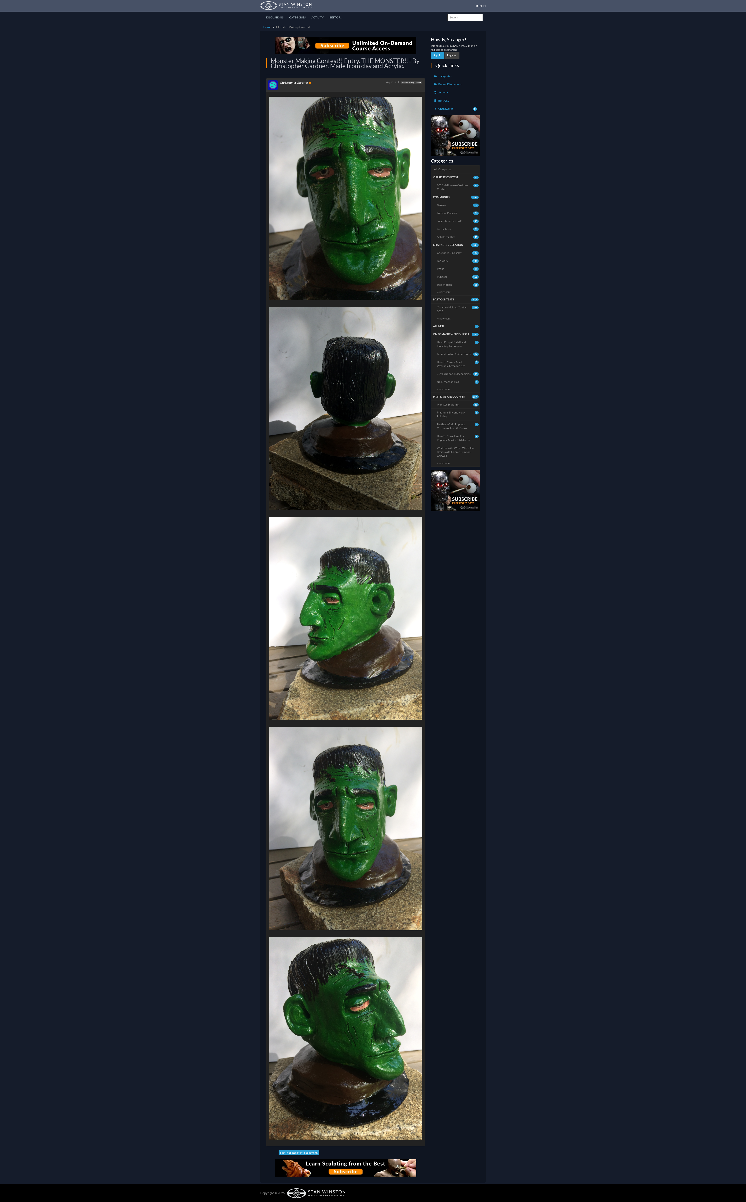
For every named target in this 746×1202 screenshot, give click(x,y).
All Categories (442, 169)
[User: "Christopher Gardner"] (274, 85)
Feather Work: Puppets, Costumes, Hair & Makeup (457, 426)
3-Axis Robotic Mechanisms (457, 373)
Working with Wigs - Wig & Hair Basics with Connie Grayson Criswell (456, 451)
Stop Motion (457, 284)
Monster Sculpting (457, 404)
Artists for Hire (457, 236)
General (457, 205)
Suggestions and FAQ (457, 221)
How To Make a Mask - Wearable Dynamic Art (457, 363)
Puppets (457, 276)
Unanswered (457, 108)
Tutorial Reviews (457, 213)
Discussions (274, 17)
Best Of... (335, 17)
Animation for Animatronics (457, 354)
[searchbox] (465, 17)
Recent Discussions (450, 84)
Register (297, 1152)
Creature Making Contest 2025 (457, 309)
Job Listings (457, 229)
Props (457, 268)
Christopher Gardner (294, 82)
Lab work (457, 260)
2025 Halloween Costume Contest (457, 187)
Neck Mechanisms (457, 381)
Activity (317, 17)
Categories (297, 17)
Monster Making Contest (411, 82)
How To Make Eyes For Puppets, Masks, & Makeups (457, 438)
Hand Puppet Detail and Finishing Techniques (457, 344)
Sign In (480, 6)
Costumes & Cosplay (457, 252)
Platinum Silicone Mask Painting (457, 414)
